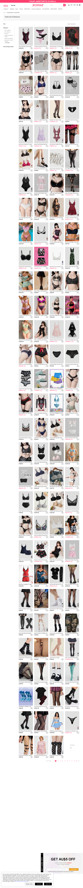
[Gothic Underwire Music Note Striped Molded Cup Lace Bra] (41, 231)
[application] (75, 24)
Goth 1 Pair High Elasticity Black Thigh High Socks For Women (72, 657)
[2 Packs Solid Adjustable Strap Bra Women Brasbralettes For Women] (57, 427)
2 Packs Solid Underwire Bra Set (56, 511)
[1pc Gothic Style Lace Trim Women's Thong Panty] (57, 354)
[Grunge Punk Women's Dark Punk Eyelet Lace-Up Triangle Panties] (57, 60)
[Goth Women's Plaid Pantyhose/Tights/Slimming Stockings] (26, 671)
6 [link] (67, 760)
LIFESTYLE (60, 8)
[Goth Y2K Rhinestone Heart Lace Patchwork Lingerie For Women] (57, 85)
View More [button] (7, 42)
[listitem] (25, 38)
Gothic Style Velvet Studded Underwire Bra (57, 193)
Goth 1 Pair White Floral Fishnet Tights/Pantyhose (72, 193)
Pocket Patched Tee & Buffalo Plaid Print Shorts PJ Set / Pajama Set (72, 535)
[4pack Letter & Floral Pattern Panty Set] (41, 378)
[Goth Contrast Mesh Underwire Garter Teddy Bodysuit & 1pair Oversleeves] (41, 402)
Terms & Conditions (70, 871)
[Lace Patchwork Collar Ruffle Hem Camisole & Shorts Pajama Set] (26, 280)
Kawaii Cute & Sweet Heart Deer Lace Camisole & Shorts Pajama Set (72, 559)
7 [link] (69, 760)
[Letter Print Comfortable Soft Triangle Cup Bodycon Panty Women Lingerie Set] (41, 427)
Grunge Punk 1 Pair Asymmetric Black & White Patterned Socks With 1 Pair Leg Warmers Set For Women (72, 706)
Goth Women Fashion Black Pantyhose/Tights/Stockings (26, 731)
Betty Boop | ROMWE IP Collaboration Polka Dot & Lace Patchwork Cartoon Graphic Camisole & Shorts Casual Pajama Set (26, 584)
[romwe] (38, 5)
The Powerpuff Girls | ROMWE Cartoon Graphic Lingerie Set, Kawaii (41, 266)
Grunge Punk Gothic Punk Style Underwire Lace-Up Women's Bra (26, 71)
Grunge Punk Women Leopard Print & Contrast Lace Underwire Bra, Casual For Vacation (26, 437)
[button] (31, 48)
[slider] (3, 48)
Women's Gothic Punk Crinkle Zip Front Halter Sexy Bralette (72, 291)
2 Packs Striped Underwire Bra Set (41, 486)
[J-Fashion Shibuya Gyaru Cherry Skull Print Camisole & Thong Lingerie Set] (57, 231)
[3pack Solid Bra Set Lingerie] (26, 158)
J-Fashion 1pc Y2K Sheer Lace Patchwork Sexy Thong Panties (72, 731)
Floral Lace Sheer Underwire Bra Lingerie (56, 535)
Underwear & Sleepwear (36, 8)
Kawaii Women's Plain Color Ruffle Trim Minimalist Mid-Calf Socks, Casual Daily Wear (57, 608)
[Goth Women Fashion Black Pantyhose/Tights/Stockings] (26, 720)
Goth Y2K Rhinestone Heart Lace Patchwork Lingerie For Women (56, 95)
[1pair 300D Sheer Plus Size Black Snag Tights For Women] (72, 158)
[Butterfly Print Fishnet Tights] (57, 109)
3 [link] (60, 760)
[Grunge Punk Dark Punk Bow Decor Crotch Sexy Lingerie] (72, 109)
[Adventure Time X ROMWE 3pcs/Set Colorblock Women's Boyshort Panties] (57, 378)
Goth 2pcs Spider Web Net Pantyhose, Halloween (72, 71)
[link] (41, 1)
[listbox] (69, 5)
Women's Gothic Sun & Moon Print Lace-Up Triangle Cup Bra (26, 119)
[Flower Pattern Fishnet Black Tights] (41, 280)
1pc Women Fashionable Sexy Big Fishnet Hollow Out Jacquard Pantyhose (41, 657)
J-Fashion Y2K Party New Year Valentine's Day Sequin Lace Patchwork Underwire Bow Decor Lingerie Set (26, 315)
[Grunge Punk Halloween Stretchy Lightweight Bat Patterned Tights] (26, 745)
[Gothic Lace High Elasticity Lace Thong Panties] (41, 354)
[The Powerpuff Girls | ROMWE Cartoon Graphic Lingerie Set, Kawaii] (41, 256)
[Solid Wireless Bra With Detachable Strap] (57, 476)
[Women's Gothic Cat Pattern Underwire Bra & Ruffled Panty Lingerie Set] (26, 525)
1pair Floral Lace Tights (54, 657)
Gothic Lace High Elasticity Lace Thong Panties (41, 364)
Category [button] (5, 27)
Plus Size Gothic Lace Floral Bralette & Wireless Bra (57, 46)
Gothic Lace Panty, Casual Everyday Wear (72, 388)
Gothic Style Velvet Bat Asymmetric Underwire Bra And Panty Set (41, 462)
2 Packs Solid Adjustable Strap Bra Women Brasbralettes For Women (57, 437)
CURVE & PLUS (27, 8)
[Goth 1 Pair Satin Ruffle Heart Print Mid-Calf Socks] (57, 671)
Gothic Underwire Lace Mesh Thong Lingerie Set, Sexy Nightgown (41, 339)
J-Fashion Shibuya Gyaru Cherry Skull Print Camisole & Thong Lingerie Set (57, 242)
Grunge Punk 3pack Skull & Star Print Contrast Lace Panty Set (26, 388)
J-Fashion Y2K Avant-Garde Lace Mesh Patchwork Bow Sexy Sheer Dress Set (72, 217)
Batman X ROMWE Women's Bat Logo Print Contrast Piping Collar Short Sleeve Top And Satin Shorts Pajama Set (72, 46)
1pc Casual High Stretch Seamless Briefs (25, 217)
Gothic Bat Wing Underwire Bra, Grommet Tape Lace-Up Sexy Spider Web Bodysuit (26, 46)
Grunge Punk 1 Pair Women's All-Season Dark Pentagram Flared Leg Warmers (26, 657)
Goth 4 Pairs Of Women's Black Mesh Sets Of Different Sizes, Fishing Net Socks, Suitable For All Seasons (41, 71)
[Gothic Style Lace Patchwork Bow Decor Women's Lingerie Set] (26, 500)
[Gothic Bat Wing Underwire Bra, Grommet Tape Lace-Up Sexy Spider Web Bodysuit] (26, 36)
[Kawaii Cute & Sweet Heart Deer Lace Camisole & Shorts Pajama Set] (72, 549)
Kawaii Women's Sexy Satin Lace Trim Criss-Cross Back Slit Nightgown (57, 559)
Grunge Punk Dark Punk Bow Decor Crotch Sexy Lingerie (72, 119)
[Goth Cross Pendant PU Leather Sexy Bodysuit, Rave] (26, 134)
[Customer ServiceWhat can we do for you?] (77, 5)
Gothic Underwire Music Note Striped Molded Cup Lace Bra (41, 242)
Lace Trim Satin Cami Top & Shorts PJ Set (41, 584)
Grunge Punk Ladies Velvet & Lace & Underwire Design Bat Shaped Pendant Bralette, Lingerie (26, 266)
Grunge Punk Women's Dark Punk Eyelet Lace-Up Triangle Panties (57, 71)
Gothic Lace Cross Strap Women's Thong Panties (26, 364)
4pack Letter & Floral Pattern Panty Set (41, 388)
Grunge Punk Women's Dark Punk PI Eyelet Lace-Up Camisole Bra (26, 462)
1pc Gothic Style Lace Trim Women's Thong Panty (57, 364)
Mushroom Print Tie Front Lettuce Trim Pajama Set (41, 559)
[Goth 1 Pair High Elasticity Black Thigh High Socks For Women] (72, 647)
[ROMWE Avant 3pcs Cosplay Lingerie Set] (57, 720)
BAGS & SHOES (54, 8)
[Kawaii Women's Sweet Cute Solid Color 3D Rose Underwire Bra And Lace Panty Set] (72, 451)
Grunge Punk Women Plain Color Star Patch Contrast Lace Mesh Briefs (72, 364)
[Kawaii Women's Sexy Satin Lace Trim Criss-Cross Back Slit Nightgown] (57, 549)
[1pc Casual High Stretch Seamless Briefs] (26, 207)
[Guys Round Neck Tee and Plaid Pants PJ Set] (41, 696)
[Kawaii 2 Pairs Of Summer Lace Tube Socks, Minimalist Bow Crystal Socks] (41, 158)
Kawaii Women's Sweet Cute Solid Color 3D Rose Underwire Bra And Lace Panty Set (72, 462)
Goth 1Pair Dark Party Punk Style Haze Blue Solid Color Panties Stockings (72, 682)
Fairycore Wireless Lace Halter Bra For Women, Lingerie (41, 95)
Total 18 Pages (48, 760)
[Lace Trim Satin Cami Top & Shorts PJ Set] (41, 574)
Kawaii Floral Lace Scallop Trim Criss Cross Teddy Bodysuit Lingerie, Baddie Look (26, 193)
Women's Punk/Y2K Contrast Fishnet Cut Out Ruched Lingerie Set (72, 315)
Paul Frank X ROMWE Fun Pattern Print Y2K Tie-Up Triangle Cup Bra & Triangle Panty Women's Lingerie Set (57, 413)
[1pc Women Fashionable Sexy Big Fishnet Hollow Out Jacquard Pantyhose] (41, 647)
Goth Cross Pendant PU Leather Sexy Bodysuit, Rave (26, 144)
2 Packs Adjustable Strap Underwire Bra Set (41, 511)
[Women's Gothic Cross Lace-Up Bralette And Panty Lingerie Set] (72, 476)
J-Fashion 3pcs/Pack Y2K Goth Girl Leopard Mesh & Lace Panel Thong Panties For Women (41, 46)
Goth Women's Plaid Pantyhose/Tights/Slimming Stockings (26, 682)
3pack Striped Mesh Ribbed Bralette (57, 462)
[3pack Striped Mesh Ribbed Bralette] (57, 451)
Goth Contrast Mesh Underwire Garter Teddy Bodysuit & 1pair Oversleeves (41, 413)
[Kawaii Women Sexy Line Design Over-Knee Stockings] (57, 745)
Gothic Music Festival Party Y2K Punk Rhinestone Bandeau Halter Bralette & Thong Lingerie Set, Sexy (57, 291)
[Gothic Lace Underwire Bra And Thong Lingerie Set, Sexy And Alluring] (41, 207)
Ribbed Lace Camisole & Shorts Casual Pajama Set (26, 559)
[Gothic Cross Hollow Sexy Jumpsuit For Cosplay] (72, 329)
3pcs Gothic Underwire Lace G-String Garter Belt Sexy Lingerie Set (57, 315)
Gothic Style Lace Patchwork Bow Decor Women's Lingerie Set (25, 511)
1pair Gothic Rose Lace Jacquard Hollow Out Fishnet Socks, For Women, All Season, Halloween (41, 608)
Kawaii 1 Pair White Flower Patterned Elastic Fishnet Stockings (41, 119)
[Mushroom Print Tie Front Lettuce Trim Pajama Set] (41, 549)
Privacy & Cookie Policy (59, 871)
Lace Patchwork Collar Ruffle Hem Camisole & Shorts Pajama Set (26, 291)
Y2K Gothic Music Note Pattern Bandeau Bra (26, 486)
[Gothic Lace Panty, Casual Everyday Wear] (72, 378)
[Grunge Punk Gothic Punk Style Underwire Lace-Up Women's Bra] (26, 60)
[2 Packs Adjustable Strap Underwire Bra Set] (41, 500)
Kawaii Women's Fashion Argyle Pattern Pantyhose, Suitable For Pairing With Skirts (41, 682)
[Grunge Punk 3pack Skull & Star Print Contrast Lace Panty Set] (26, 378)
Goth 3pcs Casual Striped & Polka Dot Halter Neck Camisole (72, 95)
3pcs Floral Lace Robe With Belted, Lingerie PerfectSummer (56, 217)
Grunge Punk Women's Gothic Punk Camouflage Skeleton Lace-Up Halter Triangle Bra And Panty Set (72, 413)
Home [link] (4, 12)
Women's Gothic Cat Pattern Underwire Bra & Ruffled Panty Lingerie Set (26, 535)
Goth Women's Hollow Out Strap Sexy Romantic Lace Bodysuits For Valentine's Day (57, 144)
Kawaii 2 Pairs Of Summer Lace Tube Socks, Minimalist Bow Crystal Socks (41, 168)
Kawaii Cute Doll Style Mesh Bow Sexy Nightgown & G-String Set (41, 144)
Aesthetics (12, 8)
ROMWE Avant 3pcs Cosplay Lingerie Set (57, 731)
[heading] (9, 35)
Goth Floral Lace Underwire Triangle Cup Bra (56, 266)
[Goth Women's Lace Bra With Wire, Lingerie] (72, 500)
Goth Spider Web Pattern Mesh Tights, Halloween (72, 608)
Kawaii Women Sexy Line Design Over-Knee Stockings (56, 755)
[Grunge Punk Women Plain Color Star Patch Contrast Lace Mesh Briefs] (72, 354)
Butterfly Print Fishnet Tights (55, 119)
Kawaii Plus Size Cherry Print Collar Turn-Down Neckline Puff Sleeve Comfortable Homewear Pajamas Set (41, 755)
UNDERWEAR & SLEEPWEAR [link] (13, 12)
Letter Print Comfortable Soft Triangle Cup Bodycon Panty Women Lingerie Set (41, 437)
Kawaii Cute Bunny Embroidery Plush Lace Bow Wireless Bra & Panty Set (72, 437)
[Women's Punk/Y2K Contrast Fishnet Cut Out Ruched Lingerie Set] (72, 305)
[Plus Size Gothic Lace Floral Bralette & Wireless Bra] (57, 36)
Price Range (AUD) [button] (8, 46)
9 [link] (74, 760)
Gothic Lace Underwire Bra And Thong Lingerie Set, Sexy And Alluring (41, 217)
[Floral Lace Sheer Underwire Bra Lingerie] (57, 525)
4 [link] (62, 760)
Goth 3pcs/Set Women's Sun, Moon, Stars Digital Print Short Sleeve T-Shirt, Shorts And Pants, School (57, 584)
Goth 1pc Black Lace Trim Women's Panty (25, 413)
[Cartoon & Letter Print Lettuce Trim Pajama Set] (26, 85)
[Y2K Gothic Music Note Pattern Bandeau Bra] (26, 476)
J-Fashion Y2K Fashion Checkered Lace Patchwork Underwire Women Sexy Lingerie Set (41, 315)
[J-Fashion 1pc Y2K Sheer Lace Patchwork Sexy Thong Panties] (72, 720)
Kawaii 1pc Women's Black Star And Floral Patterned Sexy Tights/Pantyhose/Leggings (25, 608)
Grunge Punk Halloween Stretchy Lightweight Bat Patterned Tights (25, 755)
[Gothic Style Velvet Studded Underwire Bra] (57, 183)
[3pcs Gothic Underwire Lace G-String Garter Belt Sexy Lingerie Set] (57, 305)
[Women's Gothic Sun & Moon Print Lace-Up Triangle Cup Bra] (26, 109)
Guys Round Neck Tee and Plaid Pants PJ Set (41, 706)
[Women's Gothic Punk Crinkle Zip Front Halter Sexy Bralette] (72, 280)
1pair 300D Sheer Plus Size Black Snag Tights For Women (72, 168)
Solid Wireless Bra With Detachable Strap (57, 486)
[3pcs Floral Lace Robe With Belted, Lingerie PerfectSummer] (57, 207)
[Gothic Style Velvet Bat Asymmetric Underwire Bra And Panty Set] (41, 451)
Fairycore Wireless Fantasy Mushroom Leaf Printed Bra (41, 535)
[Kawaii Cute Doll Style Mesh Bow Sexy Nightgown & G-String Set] (41, 134)
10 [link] (76, 760)
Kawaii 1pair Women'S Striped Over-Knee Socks (26, 633)
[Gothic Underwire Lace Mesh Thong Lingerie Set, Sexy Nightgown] (41, 329)
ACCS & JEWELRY (45, 8)
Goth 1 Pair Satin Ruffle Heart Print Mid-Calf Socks (57, 682)
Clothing (21, 8)
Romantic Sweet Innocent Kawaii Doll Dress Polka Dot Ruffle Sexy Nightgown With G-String (56, 339)
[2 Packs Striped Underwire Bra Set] (41, 476)
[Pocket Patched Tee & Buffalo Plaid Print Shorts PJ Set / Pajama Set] (72, 525)
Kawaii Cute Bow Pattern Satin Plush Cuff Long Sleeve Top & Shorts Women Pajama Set (41, 193)
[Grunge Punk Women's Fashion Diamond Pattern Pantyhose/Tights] (57, 696)
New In (16, 8)
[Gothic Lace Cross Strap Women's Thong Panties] (26, 354)
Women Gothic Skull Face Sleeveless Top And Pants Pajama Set (72, 266)
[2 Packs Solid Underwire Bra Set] (57, 500)
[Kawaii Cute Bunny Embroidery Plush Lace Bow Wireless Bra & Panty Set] (72, 427)
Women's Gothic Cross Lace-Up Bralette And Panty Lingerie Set (72, 486)
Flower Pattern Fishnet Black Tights (41, 291)
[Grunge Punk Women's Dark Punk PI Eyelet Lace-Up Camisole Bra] (26, 451)
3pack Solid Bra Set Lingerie (24, 168)
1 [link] (55, 760)
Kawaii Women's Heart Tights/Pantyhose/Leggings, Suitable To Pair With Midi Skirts (41, 731)
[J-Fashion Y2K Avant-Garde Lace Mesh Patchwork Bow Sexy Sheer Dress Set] (72, 207)
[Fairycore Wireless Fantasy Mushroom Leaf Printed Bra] (41, 525)
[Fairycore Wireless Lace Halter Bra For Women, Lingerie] (41, 85)
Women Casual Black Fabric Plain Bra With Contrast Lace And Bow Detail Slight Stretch (72, 242)
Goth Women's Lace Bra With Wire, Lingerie (72, 511)
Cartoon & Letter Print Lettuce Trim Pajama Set (25, 95)
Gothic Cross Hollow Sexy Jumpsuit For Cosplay (72, 339)
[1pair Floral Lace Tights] (57, 647)
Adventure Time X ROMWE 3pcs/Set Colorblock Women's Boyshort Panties (57, 388)
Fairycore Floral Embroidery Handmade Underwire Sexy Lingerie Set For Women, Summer (26, 339)
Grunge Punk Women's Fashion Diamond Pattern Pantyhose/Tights (57, 706)
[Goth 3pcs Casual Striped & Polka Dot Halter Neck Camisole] (72, 85)
